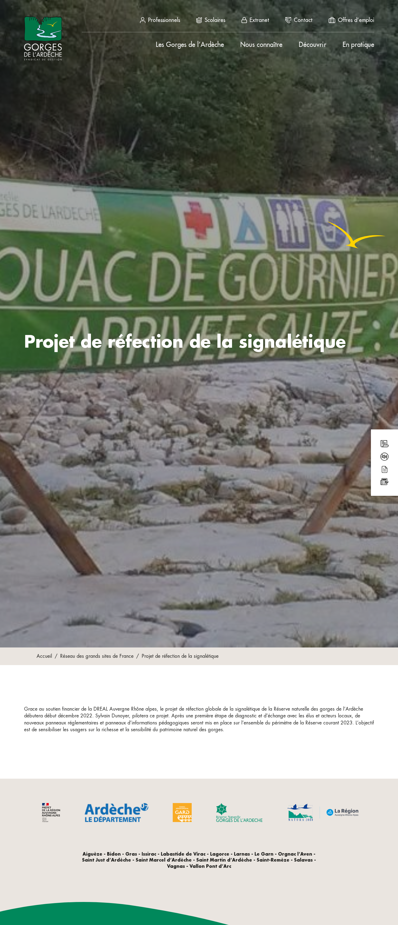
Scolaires (215, 20)
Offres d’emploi (356, 20)
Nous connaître (261, 44)
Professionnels (164, 20)
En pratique (358, 44)
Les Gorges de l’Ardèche (190, 44)
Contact (303, 20)
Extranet (259, 20)
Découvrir (312, 44)
